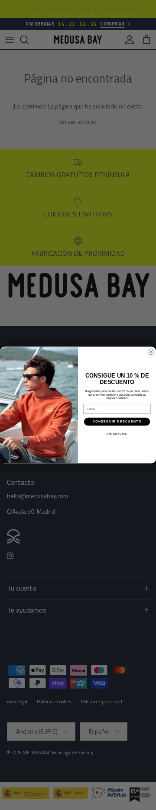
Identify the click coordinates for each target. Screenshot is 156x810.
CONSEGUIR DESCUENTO (117, 421)
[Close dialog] (151, 352)
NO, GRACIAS (117, 433)
